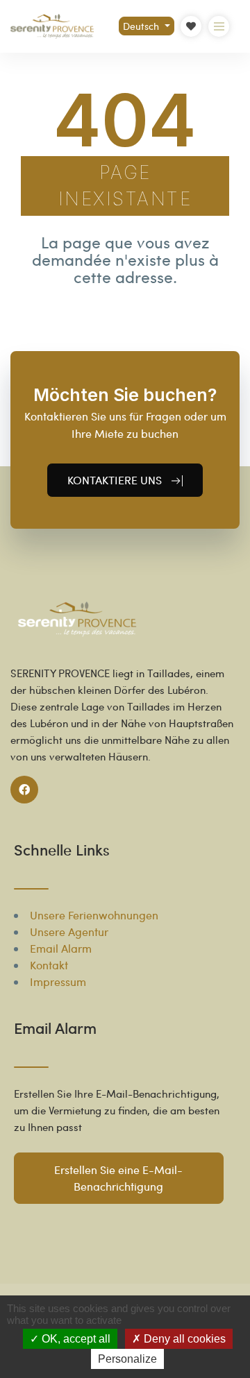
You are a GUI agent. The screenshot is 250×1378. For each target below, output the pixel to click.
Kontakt (49, 965)
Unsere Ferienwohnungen (94, 915)
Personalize (127, 1359)
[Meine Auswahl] (191, 26)
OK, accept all (74, 1339)
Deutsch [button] (142, 26)
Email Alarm (61, 948)
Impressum (58, 981)
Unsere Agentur (69, 931)
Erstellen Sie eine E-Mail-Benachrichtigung (118, 1177)
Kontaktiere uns (116, 480)
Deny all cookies (183, 1339)
